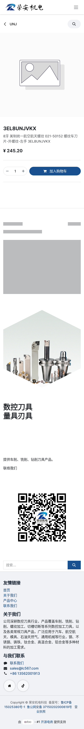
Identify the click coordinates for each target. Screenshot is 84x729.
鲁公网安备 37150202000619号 (49, 707)
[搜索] (74, 565)
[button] (74, 24)
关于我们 (10, 595)
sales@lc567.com (24, 668)
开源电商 (47, 722)
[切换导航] (76, 7)
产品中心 (10, 600)
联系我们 (10, 606)
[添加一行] (23, 171)
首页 (6, 590)
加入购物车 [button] (58, 171)
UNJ (13, 24)
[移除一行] (7, 171)
